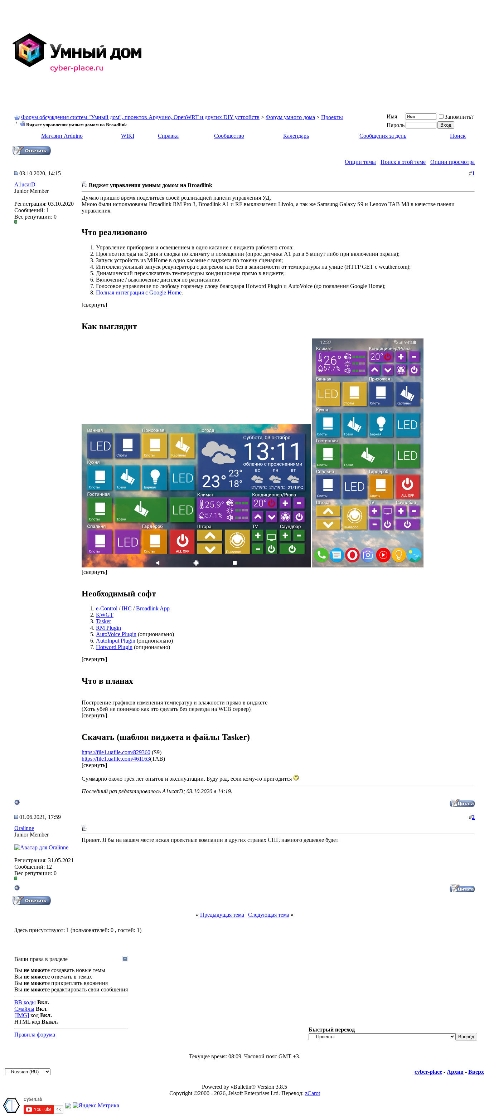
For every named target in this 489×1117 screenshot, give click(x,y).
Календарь (296, 136)
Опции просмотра (452, 162)
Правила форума (34, 1034)
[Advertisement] (316, 53)
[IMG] (21, 1015)
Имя (392, 116)
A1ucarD (24, 184)
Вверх (476, 1072)
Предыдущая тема (222, 915)
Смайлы (24, 1009)
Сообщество (229, 136)
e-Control (106, 608)
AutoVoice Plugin (116, 634)
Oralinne (24, 828)
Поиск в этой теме (403, 162)
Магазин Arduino (62, 136)
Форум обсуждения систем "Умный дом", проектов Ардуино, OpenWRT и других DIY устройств (140, 117)
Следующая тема (268, 915)
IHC (127, 608)
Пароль (396, 125)
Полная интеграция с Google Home (138, 292)
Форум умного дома (290, 117)
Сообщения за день (382, 136)
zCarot (312, 1093)
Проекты (332, 117)
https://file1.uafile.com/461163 (116, 759)
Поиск (458, 136)
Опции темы (360, 162)
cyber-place (428, 1072)
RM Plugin (108, 628)
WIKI (127, 136)
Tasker (103, 621)
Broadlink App (153, 608)
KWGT (104, 615)
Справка (168, 136)
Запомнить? (459, 117)
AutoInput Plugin (115, 641)
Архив (455, 1072)
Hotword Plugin (114, 647)
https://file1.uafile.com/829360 (116, 752)
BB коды (25, 1002)
